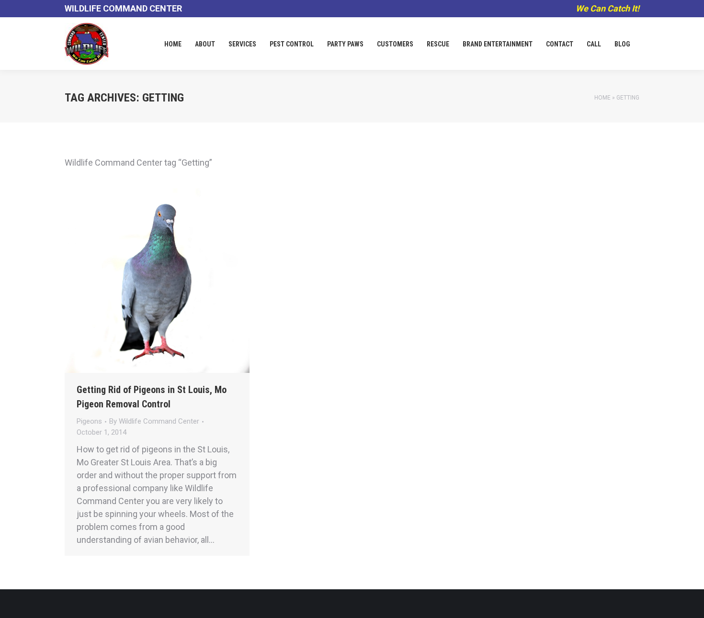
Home (602, 97)
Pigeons (89, 421)
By (154, 421)
